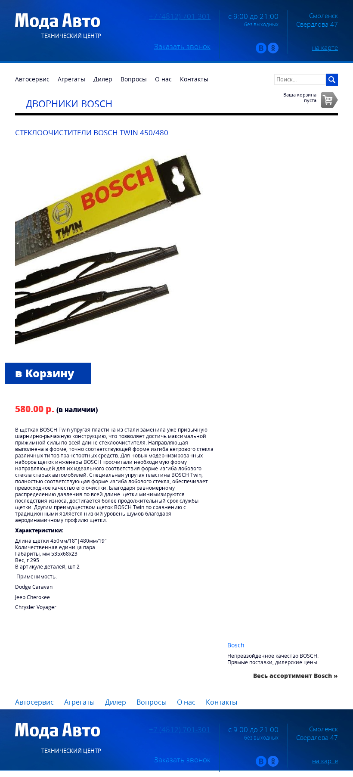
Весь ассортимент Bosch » (295, 675)
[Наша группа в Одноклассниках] (273, 51)
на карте (325, 47)
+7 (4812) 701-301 (180, 16)
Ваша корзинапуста (299, 97)
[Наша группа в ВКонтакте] (261, 51)
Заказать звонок (182, 46)
